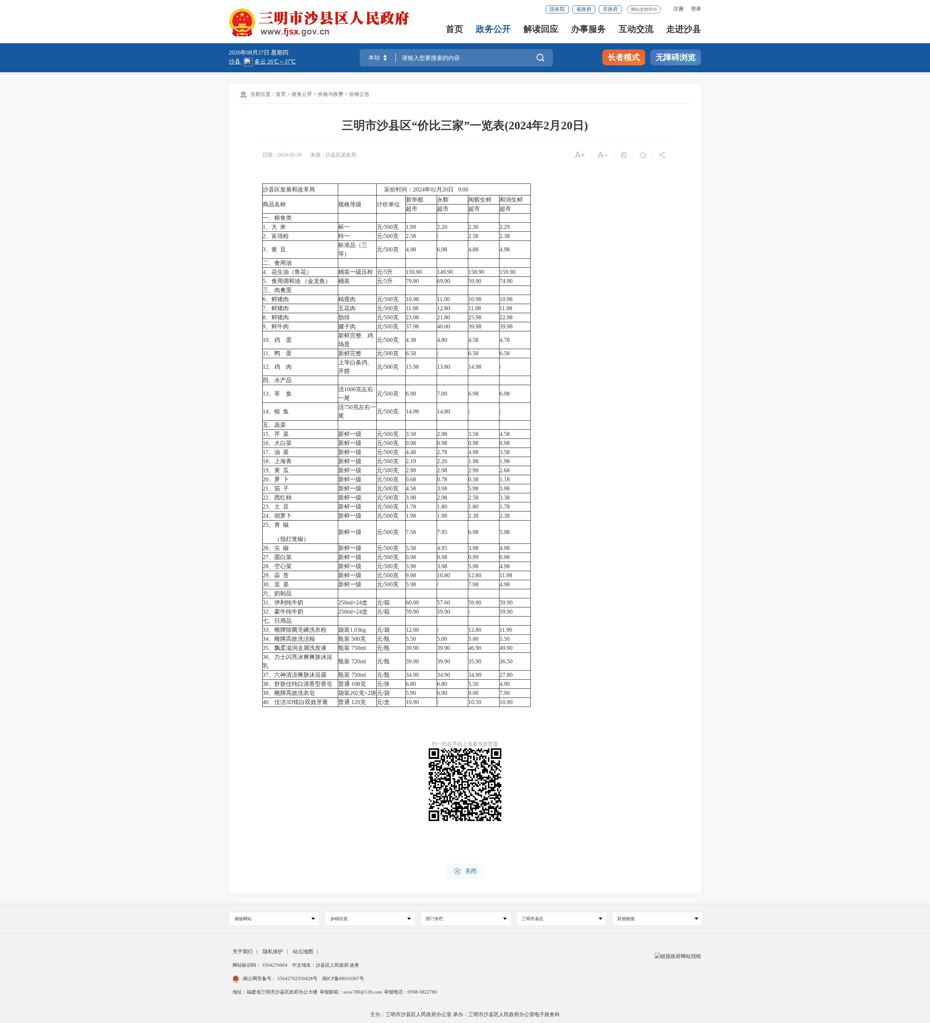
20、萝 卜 (276, 479)
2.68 (505, 470)
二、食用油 (277, 263)
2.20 (443, 227)
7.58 (411, 532)
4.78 (505, 340)
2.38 (505, 236)
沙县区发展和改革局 (289, 189)
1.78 (411, 507)
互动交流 (636, 29)
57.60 (444, 602)
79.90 (413, 281)
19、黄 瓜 (276, 470)
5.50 (411, 639)
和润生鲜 (511, 200)
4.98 (411, 249)
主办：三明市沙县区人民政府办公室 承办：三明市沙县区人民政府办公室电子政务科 (465, 1014)
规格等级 (349, 204)
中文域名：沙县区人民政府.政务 (325, 965)
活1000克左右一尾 (355, 393)
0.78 (443, 479)
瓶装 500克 (352, 639)
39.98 (474, 326)
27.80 (507, 675)
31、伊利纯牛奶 (283, 602)
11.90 (507, 630)
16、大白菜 (277, 443)
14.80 (444, 411)
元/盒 (383, 702)
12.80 (444, 308)
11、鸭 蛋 (277, 353)
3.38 (505, 497)
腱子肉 (347, 326)
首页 (454, 29)
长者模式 (624, 57)
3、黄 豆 (274, 249)
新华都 (414, 200)
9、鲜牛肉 (276, 326)
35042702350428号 (297, 978)
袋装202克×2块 (357, 693)
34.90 (413, 675)
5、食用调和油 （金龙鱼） (297, 281)
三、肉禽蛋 (277, 290)
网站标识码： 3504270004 (260, 965)
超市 (411, 209)
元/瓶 (383, 639)
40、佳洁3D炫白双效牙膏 (295, 702)
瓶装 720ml (352, 661)
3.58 (411, 434)
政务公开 (493, 29)
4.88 (474, 249)
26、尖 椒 (276, 548)
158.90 (477, 272)
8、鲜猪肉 (276, 317)
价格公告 (359, 94)
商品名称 (274, 204)
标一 (344, 227)
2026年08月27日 (250, 52)
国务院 (557, 9)
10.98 (412, 299)
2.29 (505, 227)
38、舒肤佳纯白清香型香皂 (297, 684)
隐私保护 (273, 951)
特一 (344, 236)
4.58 (473, 340)
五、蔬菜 (274, 425)
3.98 (443, 488)
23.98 (412, 317)
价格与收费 (330, 94)
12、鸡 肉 (277, 367)
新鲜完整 (349, 353)
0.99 (474, 557)
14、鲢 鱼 (276, 411)
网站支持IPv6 (644, 9)
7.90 (505, 693)
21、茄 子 (276, 488)
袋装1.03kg (352, 630)
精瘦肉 (347, 299)
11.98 (412, 308)
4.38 (411, 340)
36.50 (507, 661)
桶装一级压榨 (355, 272)
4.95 (443, 548)
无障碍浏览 (676, 57)
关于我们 (242, 951)
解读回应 (540, 29)
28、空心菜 (277, 566)
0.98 (411, 443)
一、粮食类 (277, 218)
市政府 (610, 9)
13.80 (444, 367)
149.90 (445, 272)
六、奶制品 (277, 593)
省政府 (583, 9)
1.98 (474, 461)
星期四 (279, 52)
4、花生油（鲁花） (287, 272)
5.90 (411, 693)
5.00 (443, 639)
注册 (679, 9)
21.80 (444, 317)
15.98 (412, 367)
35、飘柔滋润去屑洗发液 (295, 648)
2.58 (411, 236)
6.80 (411, 684)
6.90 (443, 693)
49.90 (507, 648)
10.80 (444, 575)
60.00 (413, 602)
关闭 (465, 871)
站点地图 (303, 951)
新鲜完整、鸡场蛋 (355, 339)
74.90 (507, 281)
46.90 (475, 648)
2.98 (443, 434)
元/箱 (383, 602)
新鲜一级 (349, 434)
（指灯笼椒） (286, 539)
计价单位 (388, 204)
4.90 (505, 684)
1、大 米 (274, 227)
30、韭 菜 (276, 584)
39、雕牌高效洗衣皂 (289, 693)
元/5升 (385, 272)
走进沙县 (683, 29)
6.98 (443, 249)
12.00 (413, 630)
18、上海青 (277, 461)
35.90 (475, 661)
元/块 (383, 684)
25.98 (474, 317)
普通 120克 (352, 702)
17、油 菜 (276, 452)
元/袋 (383, 630)
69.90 (444, 281)
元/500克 (388, 227)
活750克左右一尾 (357, 411)
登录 (696, 9)
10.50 (475, 702)
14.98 (474, 367)
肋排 (344, 317)
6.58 (411, 353)
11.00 (444, 299)
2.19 (411, 461)
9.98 (411, 575)
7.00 (443, 394)
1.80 (443, 507)
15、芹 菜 (276, 434)
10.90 (413, 702)
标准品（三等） (352, 249)
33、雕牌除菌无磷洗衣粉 (295, 630)
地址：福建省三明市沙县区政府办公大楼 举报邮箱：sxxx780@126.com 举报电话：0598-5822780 (334, 992)
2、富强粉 (276, 236)
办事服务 (588, 29)
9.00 (474, 693)
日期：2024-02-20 (282, 155)
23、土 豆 (276, 507)
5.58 (411, 548)
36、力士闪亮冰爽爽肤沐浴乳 (297, 661)
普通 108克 (352, 684)
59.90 (475, 281)
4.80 (443, 340)
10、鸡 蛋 (277, 340)
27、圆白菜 (277, 557)
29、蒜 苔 (276, 575)
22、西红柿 (277, 497)
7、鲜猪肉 (276, 308)
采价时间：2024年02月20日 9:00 (422, 189)
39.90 (413, 648)
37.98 (412, 326)
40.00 (444, 326)
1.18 (505, 479)
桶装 (344, 281)
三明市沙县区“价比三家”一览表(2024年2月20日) (465, 125)
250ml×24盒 (353, 602)
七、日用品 (277, 621)
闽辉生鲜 (480, 200)
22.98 (507, 317)
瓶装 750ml (352, 648)
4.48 (411, 452)
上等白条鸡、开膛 (355, 366)
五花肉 (347, 308)
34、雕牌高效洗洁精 (289, 639)
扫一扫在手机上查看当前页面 (465, 744)
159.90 (414, 272)
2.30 (474, 227)
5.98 (474, 488)
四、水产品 (277, 380)
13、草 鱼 (277, 394)
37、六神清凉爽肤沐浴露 (295, 675)
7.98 (474, 584)
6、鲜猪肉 (276, 299)
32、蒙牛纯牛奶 (283, 611)
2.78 (443, 452)
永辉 (443, 200)
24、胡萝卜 (277, 516)
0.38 (474, 479)
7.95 (443, 532)
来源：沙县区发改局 (333, 155)
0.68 (411, 479)
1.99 (411, 227)
